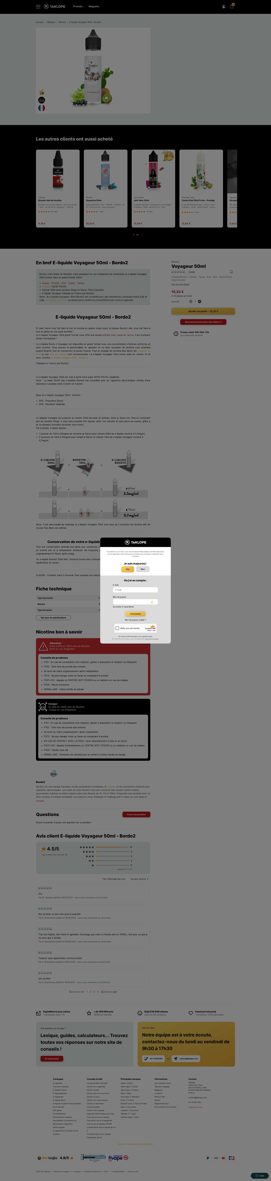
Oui (127, 569)
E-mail (115, 585)
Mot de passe (119, 597)
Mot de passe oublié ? (135, 620)
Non (143, 569)
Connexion (135, 614)
